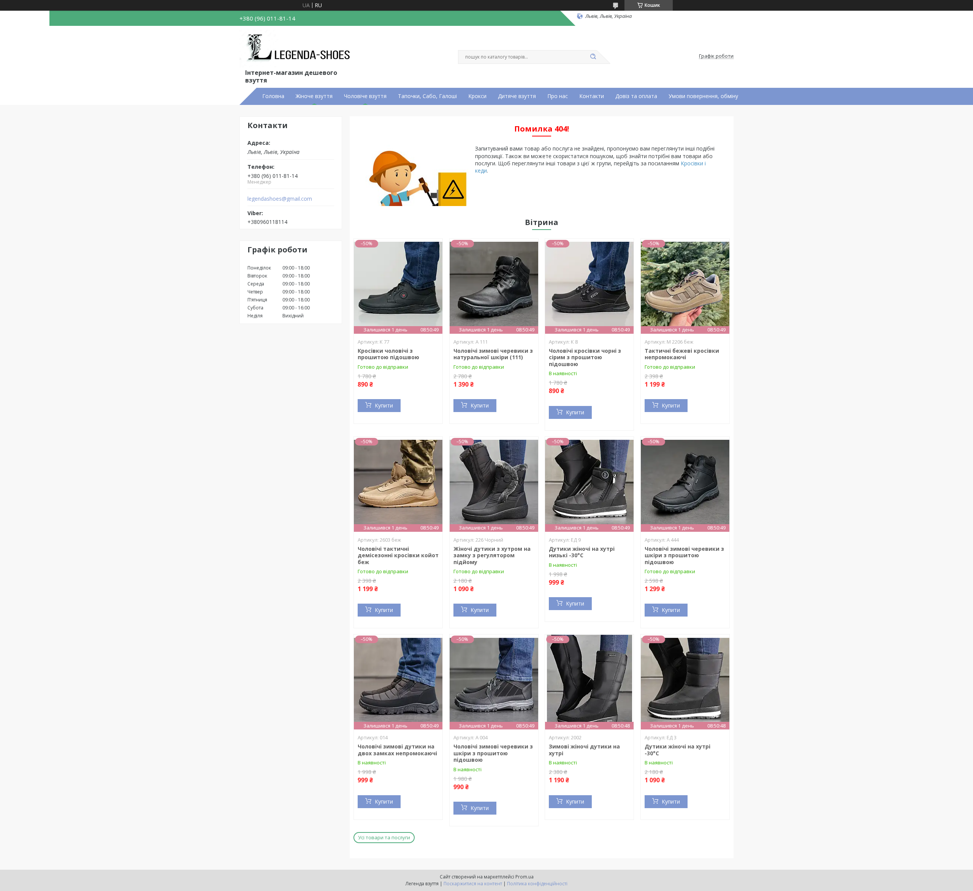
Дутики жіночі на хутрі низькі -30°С (582, 552)
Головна (273, 96)
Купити (384, 405)
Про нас (557, 96)
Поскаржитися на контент (473, 883)
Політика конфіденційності (537, 883)
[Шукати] (593, 57)
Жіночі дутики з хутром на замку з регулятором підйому (492, 555)
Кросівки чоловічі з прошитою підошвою (388, 354)
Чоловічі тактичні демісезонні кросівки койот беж (398, 555)
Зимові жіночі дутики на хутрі (584, 750)
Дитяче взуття (517, 96)
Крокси (477, 96)
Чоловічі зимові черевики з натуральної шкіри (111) (493, 354)
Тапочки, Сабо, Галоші (427, 96)
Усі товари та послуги (384, 837)
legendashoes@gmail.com (279, 198)
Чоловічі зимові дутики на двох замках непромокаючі (397, 750)
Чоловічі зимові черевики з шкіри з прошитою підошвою (684, 555)
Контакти (591, 96)
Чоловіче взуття (365, 96)
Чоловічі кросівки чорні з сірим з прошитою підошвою (585, 357)
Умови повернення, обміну (703, 96)
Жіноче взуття (314, 96)
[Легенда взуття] (296, 49)
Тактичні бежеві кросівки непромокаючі (682, 354)
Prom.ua (524, 877)
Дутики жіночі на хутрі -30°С (677, 750)
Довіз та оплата (636, 96)
